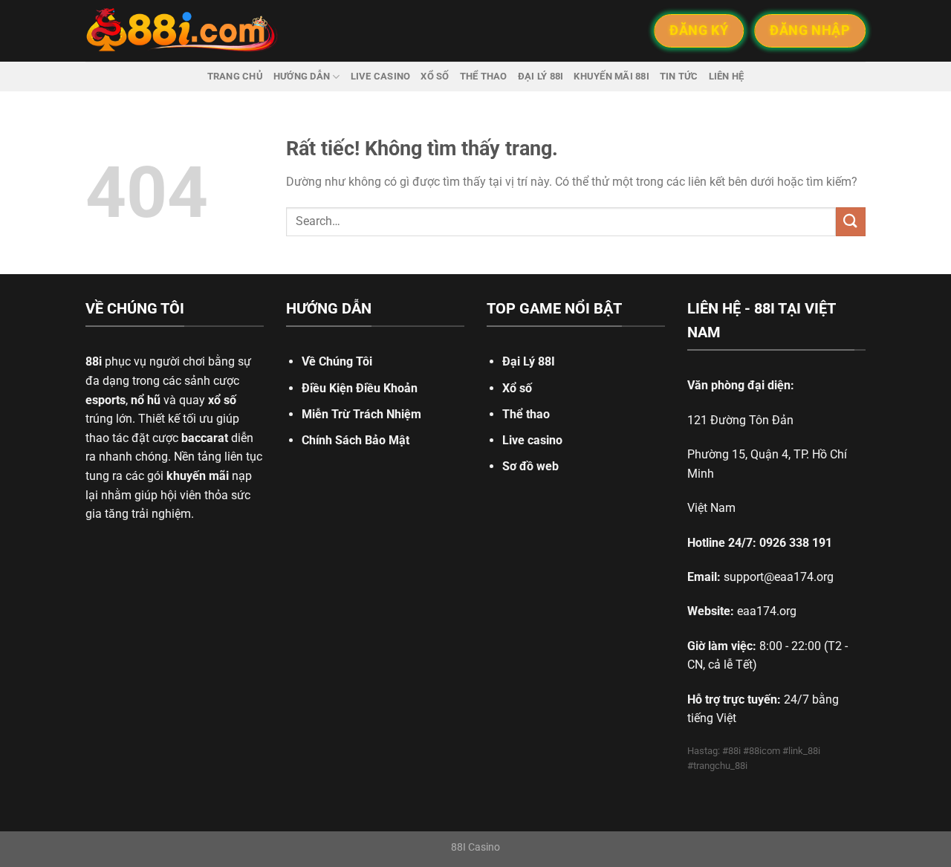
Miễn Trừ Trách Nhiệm (361, 414)
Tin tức (679, 76)
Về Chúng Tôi (337, 361)
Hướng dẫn (301, 76)
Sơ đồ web (530, 466)
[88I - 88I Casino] (182, 31)
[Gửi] (851, 221)
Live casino (381, 76)
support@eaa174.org (779, 577)
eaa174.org (766, 611)
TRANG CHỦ (235, 76)
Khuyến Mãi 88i (611, 76)
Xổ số (435, 76)
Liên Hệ (726, 76)
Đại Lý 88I (528, 361)
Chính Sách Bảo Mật (355, 440)
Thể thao (483, 76)
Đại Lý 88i (541, 76)
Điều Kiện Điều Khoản (360, 388)
